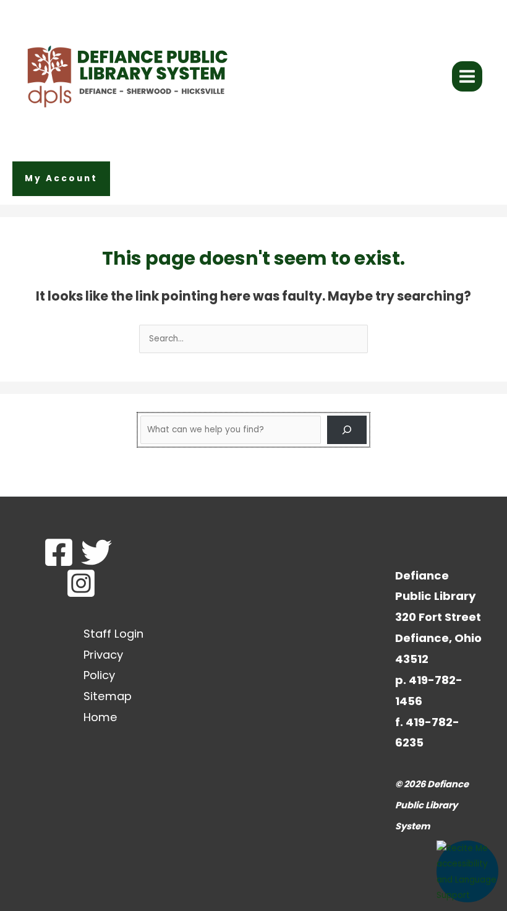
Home (100, 717)
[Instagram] (81, 583)
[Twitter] (96, 552)
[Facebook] (58, 552)
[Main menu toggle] (467, 76)
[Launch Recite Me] (467, 871)
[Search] (347, 430)
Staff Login (113, 633)
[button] (61, 179)
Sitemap (107, 696)
